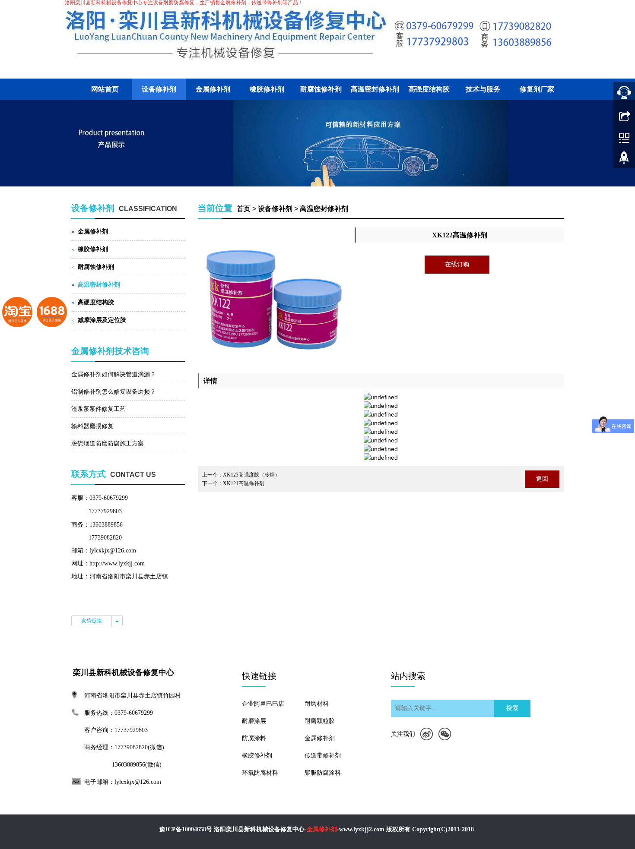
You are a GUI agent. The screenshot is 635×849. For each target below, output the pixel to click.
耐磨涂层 (254, 721)
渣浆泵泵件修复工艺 (98, 409)
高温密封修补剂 (375, 89)
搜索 (512, 708)
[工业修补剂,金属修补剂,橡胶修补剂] (317, 143)
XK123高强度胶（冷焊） (251, 475)
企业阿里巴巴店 (263, 704)
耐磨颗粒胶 (320, 721)
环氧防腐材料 (260, 773)
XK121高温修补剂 (243, 483)
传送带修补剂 (323, 755)
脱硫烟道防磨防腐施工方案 (107, 443)
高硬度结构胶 (96, 302)
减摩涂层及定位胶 (102, 320)
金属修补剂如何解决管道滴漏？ (113, 374)
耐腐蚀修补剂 (321, 89)
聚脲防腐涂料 (323, 773)
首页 (244, 208)
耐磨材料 (317, 704)
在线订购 (457, 264)
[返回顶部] (624, 161)
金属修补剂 (213, 89)
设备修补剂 (159, 89)
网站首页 (105, 89)
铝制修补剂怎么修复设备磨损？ (113, 391)
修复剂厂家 (537, 89)
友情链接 (91, 621)
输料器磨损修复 (92, 426)
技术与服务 (483, 89)
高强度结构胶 (429, 89)
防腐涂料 (254, 738)
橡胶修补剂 (267, 89)
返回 (542, 479)
